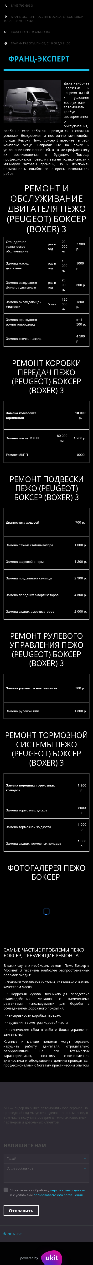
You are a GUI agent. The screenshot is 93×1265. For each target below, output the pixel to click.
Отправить (21, 1210)
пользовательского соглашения (58, 1194)
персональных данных (68, 1190)
